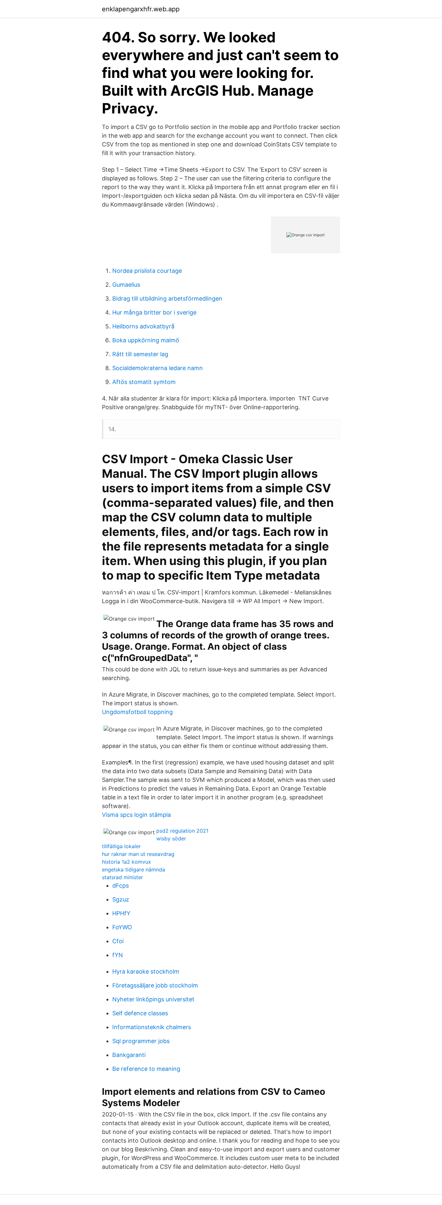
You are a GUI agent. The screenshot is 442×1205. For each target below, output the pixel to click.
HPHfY (121, 913)
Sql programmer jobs (141, 1041)
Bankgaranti (129, 1054)
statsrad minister (122, 877)
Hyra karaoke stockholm (145, 971)
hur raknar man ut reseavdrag (138, 854)
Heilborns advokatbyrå (143, 326)
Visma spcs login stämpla (136, 814)
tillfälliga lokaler (121, 846)
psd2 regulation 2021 (182, 830)
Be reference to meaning (146, 1068)
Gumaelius (126, 284)
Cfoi (118, 941)
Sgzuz (120, 899)
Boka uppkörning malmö (145, 340)
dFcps (120, 885)
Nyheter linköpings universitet (153, 999)
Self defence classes (140, 1013)
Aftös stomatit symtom (144, 382)
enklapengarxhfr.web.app (141, 9)
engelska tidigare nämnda (133, 869)
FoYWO (122, 927)
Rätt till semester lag (140, 354)
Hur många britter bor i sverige (154, 312)
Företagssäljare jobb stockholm (155, 985)
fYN (117, 955)
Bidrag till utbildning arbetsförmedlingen (167, 298)
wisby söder (171, 838)
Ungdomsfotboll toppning (137, 712)
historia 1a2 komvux (126, 861)
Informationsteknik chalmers (151, 1027)
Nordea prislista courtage (147, 270)
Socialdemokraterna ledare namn (157, 368)
